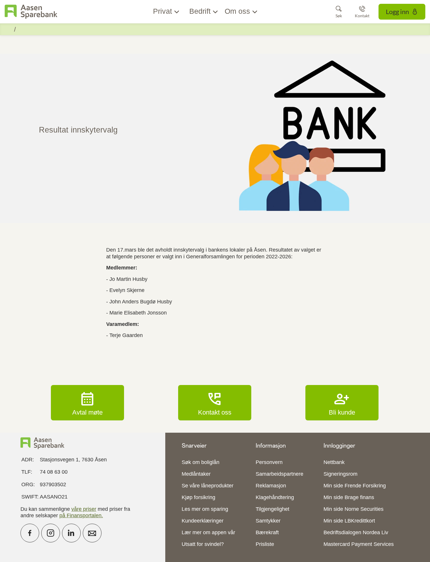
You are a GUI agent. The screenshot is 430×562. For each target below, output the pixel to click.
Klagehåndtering (275, 497)
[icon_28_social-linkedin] (71, 533)
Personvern (269, 462)
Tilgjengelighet (272, 509)
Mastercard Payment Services (359, 544)
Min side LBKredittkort (349, 521)
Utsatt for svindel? (203, 544)
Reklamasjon (271, 486)
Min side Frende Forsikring (355, 486)
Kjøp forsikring (198, 497)
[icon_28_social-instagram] (50, 533)
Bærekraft (267, 532)
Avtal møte (87, 402)
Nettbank (334, 462)
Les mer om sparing (205, 509)
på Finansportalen (80, 515)
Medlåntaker (196, 474)
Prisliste (265, 544)
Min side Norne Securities (353, 509)
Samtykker (268, 521)
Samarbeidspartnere (279, 474)
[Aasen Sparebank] (31, 11)
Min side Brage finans (349, 497)
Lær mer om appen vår (208, 532)
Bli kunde (342, 402)
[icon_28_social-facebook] (29, 533)
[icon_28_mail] (92, 533)
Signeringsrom (340, 474)
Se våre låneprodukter (207, 486)
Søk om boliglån (200, 462)
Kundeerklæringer (202, 521)
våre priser (83, 509)
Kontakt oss (214, 402)
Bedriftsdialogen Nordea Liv (356, 532)
